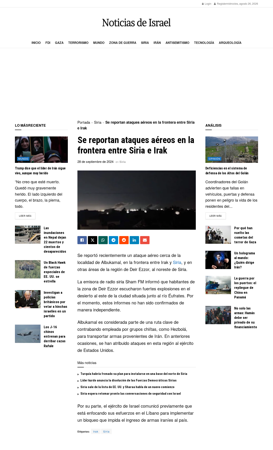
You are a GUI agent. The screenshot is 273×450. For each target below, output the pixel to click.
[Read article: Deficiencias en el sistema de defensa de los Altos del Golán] (231, 149)
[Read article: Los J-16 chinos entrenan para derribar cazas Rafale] (28, 334)
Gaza (59, 42)
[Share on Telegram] (113, 240)
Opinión (214, 158)
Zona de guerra (122, 42)
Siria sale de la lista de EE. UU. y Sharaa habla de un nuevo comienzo (127, 387)
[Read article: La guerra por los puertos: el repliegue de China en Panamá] (218, 285)
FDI (47, 42)
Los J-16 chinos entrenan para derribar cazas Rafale (54, 336)
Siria (145, 42)
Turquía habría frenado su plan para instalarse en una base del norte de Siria (133, 374)
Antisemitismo (177, 42)
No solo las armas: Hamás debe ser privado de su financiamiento (245, 317)
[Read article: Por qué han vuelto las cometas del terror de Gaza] (218, 235)
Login (207, 3)
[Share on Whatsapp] (103, 240)
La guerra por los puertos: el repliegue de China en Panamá (245, 287)
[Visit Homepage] (136, 22)
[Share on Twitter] (92, 240)
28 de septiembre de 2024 (95, 161)
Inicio (36, 42)
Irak (95, 431)
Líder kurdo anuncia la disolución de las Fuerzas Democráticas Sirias (128, 380)
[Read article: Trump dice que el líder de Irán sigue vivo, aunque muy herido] (41, 149)
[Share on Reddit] (124, 240)
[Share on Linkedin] (134, 240)
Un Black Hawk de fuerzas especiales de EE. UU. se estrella (54, 271)
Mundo (99, 42)
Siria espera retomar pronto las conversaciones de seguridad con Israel (130, 394)
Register (221, 3)
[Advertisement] (136, 84)
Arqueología (230, 42)
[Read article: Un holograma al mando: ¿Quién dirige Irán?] (218, 260)
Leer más (27, 215)
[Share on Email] (145, 240)
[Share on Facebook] (82, 240)
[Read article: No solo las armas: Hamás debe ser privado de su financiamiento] (218, 315)
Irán (157, 42)
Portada (83, 122)
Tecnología (204, 42)
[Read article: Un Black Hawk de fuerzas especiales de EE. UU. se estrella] (28, 269)
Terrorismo (78, 42)
